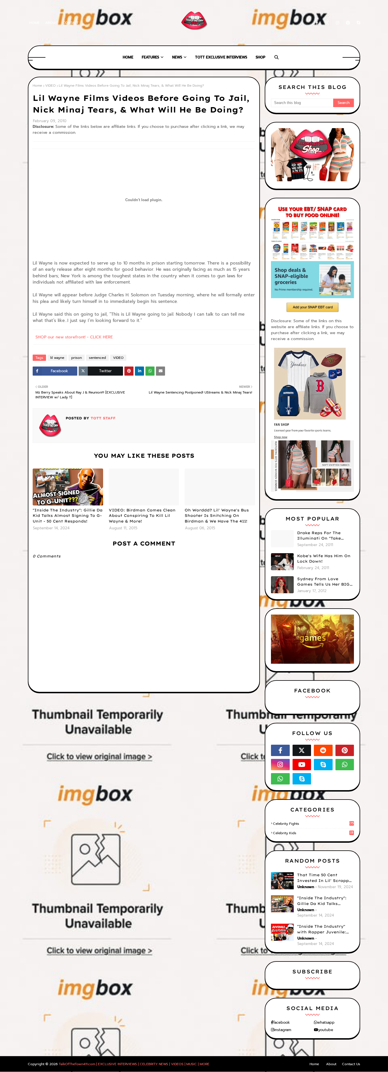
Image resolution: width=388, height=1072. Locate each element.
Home (34, 22)
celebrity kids (313, 833)
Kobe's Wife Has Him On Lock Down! (324, 558)
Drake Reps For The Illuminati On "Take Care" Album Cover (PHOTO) (319, 535)
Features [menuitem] (150, 57)
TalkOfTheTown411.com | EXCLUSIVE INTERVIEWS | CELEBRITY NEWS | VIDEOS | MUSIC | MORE (134, 1064)
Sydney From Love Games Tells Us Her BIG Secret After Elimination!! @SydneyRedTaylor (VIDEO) (323, 581)
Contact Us (351, 1064)
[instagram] (337, 23)
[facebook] (317, 23)
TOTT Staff (102, 418)
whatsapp (326, 1022)
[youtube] (302, 764)
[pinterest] (348, 23)
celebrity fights (313, 823)
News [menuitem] (177, 57)
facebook (281, 1022)
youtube (325, 1030)
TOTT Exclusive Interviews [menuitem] (221, 57)
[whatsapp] (344, 764)
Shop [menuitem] (260, 57)
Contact (70, 22)
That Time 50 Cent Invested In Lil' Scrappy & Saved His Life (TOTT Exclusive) (324, 878)
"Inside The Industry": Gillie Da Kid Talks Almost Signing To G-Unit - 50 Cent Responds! (68, 515)
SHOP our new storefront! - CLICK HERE (74, 337)
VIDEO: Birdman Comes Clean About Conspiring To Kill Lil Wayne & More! (142, 515)
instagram (282, 1030)
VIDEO (50, 85)
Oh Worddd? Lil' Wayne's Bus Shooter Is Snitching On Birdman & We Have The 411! (217, 515)
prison (76, 357)
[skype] (357, 23)
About (51, 22)
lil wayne (57, 357)
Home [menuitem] (128, 57)
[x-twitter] (327, 23)
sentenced (97, 357)
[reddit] (323, 750)
